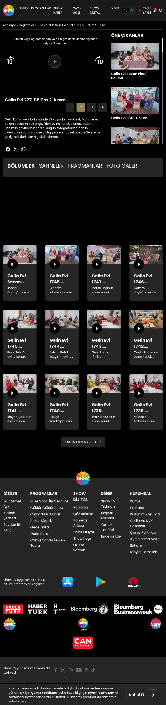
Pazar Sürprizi (41, 520)
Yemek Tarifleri (107, 527)
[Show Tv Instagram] (71, 670)
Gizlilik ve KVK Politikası (141, 523)
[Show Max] (156, 624)
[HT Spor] (59, 609)
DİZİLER (24, 8)
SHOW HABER (58, 10)
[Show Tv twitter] (15, 149)
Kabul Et (137, 694)
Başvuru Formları (108, 515)
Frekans (137, 507)
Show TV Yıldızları (108, 504)
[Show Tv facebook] (8, 149)
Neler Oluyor (83, 532)
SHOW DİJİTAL (95, 10)
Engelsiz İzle (111, 536)
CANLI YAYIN (146, 10)
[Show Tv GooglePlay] (100, 582)
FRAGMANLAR (85, 165)
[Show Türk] (83, 624)
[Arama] (161, 10)
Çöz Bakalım (83, 513)
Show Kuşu (82, 538)
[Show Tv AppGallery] (133, 582)
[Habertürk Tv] (37, 609)
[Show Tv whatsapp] (23, 149)
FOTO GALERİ (123, 165)
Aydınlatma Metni (103, 692)
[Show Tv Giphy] (86, 670)
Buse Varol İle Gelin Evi (49, 501)
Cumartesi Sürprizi (45, 514)
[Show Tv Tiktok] (93, 670)
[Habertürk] (13, 609)
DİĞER (115, 8)
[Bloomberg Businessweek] (138, 609)
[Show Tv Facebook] (56, 670)
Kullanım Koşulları (145, 514)
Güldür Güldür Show (47, 507)
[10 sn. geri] (10, 59)
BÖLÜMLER (21, 165)
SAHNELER (51, 165)
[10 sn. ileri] (99, 59)
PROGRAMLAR (41, 8)
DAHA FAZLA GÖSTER (83, 441)
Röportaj (80, 507)
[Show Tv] (8, 10)
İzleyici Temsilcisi (144, 551)
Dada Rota (39, 533)
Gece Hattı (39, 527)
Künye (135, 501)
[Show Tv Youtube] (79, 670)
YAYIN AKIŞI (77, 10)
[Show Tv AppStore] (68, 582)
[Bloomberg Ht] (90, 609)
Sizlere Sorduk (79, 548)
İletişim (136, 545)
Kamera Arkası (80, 523)
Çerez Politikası (44, 692)
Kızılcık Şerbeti (9, 515)
